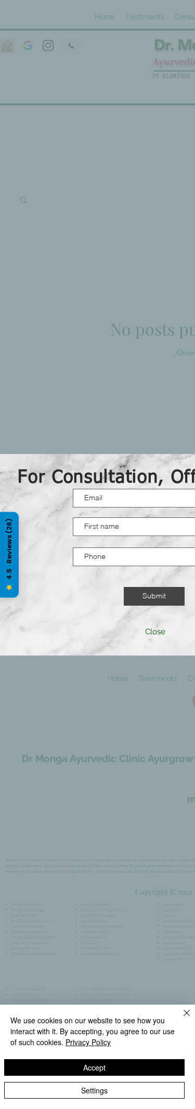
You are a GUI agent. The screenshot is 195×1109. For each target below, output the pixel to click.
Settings (94, 1090)
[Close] (180, 1019)
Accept (94, 1067)
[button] (155, 632)
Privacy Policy (88, 1042)
